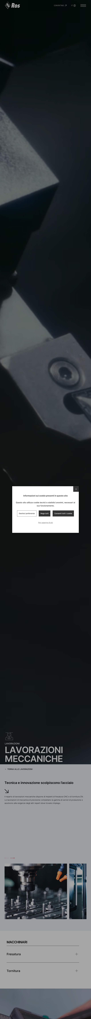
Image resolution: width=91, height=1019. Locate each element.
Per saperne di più (45, 523)
